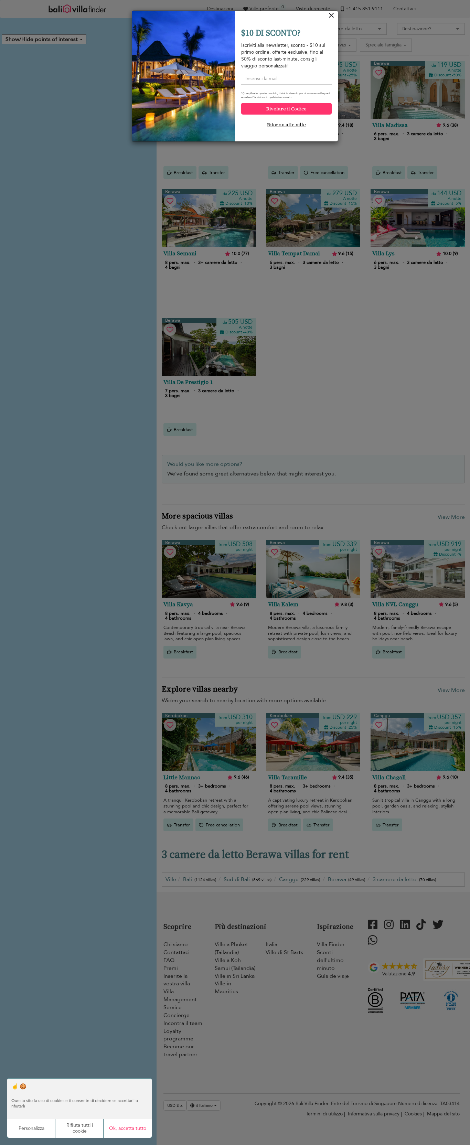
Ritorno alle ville (286, 124)
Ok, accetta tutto (127, 1128)
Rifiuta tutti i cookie (79, 1128)
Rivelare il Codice (286, 108)
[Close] (331, 17)
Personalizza (31, 1128)
